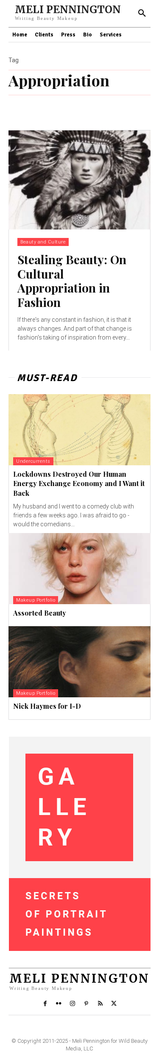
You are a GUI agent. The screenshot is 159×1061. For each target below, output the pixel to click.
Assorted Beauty (39, 612)
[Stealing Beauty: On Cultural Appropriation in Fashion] (79, 180)
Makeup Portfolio (35, 600)
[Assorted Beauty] (79, 568)
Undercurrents (33, 461)
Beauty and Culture (43, 242)
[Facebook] (45, 1004)
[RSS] (100, 1004)
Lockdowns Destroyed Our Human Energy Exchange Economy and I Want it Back (79, 483)
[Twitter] (113, 1004)
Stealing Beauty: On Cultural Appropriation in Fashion (71, 280)
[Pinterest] (86, 1004)
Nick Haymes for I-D (47, 706)
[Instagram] (72, 1004)
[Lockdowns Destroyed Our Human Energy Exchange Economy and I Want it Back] (79, 429)
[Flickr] (59, 1004)
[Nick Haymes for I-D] (79, 661)
